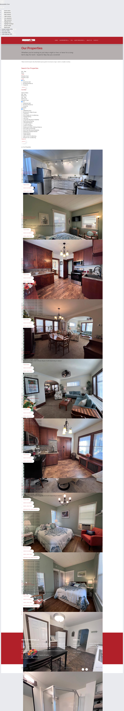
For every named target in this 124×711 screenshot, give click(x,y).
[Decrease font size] (10, 31)
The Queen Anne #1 (26, 583)
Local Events (76, 650)
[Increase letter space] (15, 34)
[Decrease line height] (11, 32)
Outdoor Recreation (94, 643)
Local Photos (92, 645)
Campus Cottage (25, 351)
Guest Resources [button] (79, 40)
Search (24, 87)
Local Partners (77, 652)
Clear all (23, 139)
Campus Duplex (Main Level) (28, 217)
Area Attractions (93, 647)
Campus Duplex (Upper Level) (29, 172)
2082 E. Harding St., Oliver (27, 443)
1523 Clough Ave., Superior (28, 173)
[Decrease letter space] (13, 34)
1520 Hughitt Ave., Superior (28, 488)
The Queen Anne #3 (26, 486)
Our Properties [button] (63, 40)
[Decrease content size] (13, 29)
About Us (89, 40)
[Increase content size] (15, 29)
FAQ (72, 40)
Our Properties (77, 645)
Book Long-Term (28, 191)
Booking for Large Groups (31, 509)
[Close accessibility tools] (3, 7)
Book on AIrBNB (28, 187)
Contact (96, 40)
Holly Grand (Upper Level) (28, 262)
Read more (26, 184)
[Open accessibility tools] (2, 2)
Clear (22, 74)
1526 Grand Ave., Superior (27, 263)
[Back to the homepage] (28, 40)
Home (56, 40)
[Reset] (1, 7)
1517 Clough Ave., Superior (28, 353)
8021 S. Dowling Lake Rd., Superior (30, 398)
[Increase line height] (13, 32)
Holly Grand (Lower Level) (28, 307)
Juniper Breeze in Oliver (27, 441)
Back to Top (98, 667)
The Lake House (25, 396)
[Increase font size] (12, 31)
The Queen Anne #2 (26, 535)
